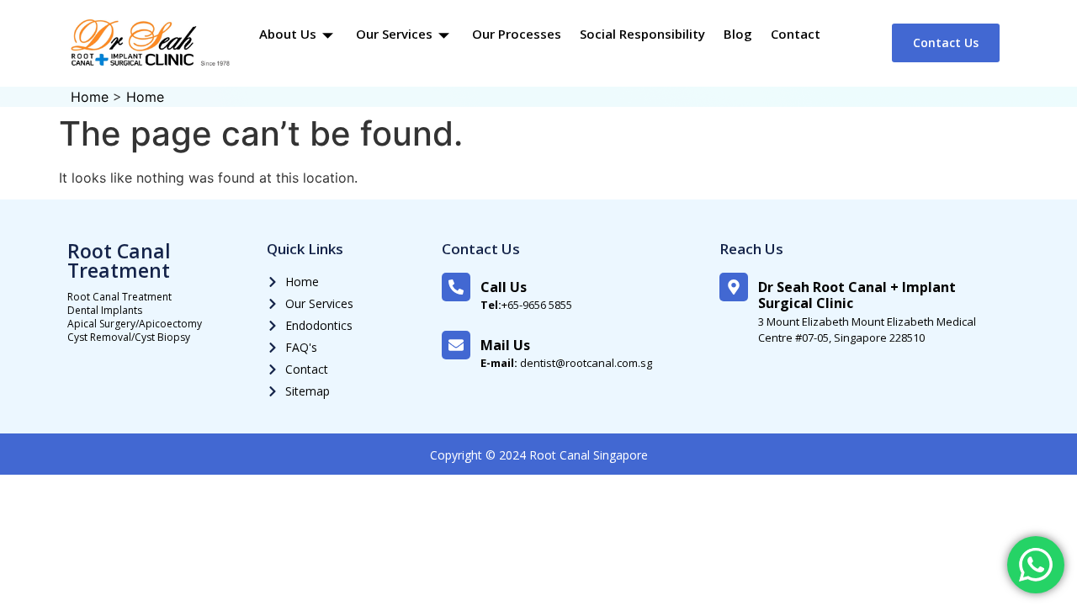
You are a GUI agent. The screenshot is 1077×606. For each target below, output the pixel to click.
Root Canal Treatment (119, 260)
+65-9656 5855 (526, 304)
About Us (287, 33)
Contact (795, 33)
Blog (738, 33)
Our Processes (516, 33)
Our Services (394, 33)
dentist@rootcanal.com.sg (566, 362)
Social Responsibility (642, 33)
